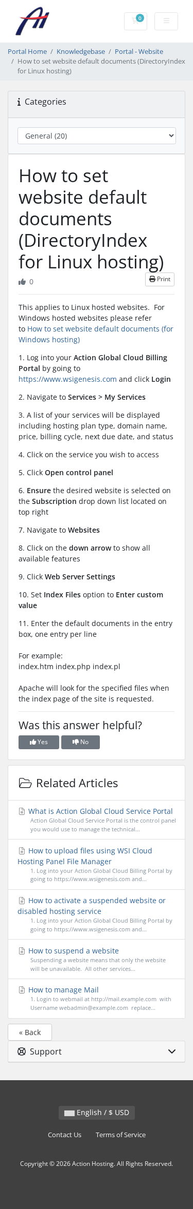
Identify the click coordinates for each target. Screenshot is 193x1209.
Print (162, 279)
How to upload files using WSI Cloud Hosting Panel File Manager (94, 864)
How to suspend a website (96, 959)
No (84, 741)
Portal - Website (139, 51)
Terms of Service (121, 1134)
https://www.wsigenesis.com (68, 379)
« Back (30, 1032)
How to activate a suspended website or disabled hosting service (94, 914)
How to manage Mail (98, 998)
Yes (42, 741)
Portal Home (27, 51)
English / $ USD (102, 1112)
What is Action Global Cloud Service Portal (101, 819)
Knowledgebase (81, 51)
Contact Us (64, 1134)
